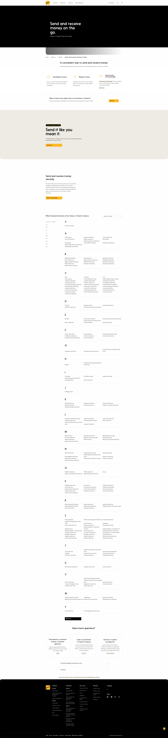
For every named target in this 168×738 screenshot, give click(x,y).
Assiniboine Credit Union (108, 242)
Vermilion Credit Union (70, 585)
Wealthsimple (87, 597)
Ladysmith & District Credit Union (72, 418)
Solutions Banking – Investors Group (73, 530)
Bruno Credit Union (69, 263)
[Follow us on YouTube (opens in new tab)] (113, 697)
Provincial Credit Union (108, 490)
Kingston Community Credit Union (111, 405)
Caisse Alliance (68, 279)
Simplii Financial (69, 528)
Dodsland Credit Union (108, 305)
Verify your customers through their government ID (70, 720)
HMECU (67, 364)
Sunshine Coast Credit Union (109, 536)
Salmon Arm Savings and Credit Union (93, 519)
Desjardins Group (88, 305)
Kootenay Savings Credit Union (72, 407)
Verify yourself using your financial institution (70, 698)
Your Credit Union (69, 611)
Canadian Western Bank (89, 280)
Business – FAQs (96, 691)
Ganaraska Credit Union (70, 351)
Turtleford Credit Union (108, 555)
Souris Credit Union (88, 530)
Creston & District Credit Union (91, 291)
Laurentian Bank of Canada (90, 420)
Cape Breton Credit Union (109, 280)
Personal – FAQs (96, 688)
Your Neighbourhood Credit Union (92, 611)
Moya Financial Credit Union (71, 441)
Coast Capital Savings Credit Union (73, 284)
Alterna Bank (106, 239)
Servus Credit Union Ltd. (70, 525)
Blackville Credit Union (89, 261)
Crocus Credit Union (107, 291)
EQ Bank (67, 318)
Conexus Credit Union (108, 288)
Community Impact (83, 701)
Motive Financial (87, 439)
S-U (47, 241)
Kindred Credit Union (89, 405)
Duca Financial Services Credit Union (92, 307)
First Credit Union (88, 334)
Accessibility (55, 735)
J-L (46, 233)
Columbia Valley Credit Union (72, 286)
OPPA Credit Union (88, 471)
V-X (47, 244)
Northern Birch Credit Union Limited (92, 458)
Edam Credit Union (69, 322)
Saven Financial (87, 523)
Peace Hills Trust (69, 487)
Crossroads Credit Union (70, 293)
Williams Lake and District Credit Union (74, 599)
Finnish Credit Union (69, 334)
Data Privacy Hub (96, 697)
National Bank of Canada (90, 452)
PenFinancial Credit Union (90, 487)
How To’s (112, 100)
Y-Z (46, 246)
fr (117, 2)
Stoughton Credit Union (89, 534)
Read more (101, 87)
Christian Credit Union (89, 282)
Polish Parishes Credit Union (71, 489)
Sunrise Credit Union (89, 536)
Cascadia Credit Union (70, 282)
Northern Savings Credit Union (72, 460)
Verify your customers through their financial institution (70, 715)
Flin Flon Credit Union (89, 336)
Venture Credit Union (107, 584)
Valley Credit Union (69, 582)
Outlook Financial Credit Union (91, 473)
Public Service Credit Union (71, 492)
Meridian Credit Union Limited (91, 437)
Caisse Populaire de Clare (90, 279)
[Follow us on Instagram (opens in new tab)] (120, 697)
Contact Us (95, 699)
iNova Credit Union (88, 380)
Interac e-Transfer (56, 705)
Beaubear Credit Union (108, 258)
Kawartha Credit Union (89, 403)
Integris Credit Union (107, 376)
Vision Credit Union (88, 585)
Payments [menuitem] (55, 2)
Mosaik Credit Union (69, 439)
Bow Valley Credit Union (108, 261)
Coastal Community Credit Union (91, 284)
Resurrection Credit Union (90, 506)
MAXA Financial (68, 435)
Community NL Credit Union (90, 286)
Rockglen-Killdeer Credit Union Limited (112, 506)
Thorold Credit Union (89, 555)
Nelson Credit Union (107, 452)
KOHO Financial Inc (69, 403)
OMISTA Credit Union (70, 471)
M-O (47, 235)
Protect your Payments (57, 710)
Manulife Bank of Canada (109, 435)
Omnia (104, 471)
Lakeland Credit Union (70, 420)
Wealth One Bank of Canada (71, 597)
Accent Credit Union (107, 237)
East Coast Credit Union (89, 318)
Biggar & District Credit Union (72, 261)
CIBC (66, 277)
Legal (47, 735)
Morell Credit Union (107, 437)
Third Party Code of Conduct (84, 709)
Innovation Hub (68, 735)
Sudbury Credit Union (70, 536)
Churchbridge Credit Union (109, 282)
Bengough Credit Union (108, 260)
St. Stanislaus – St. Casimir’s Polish (111, 532)
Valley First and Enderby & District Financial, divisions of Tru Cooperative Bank (93, 580)
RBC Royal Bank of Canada (71, 504)
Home (47, 57)
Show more (68, 618)
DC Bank (67, 305)
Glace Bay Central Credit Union (91, 351)
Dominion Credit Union (70, 307)
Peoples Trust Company (108, 487)
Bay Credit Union (88, 258)
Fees (53, 712)
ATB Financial (68, 237)
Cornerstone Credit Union (109, 290)
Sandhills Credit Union (108, 519)
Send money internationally (105, 81)
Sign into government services (70, 694)
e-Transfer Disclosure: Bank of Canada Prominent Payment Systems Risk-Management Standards (81, 677)
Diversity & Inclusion (84, 704)
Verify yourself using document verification (70, 703)
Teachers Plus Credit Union (90, 553)
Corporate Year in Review (83, 698)
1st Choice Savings (69, 225)
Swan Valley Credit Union (71, 538)
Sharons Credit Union (89, 525)
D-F (46, 227)
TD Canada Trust (69, 551)
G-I (46, 230)
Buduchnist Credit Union (108, 263)
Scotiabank (105, 523)
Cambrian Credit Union (70, 280)
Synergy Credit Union (108, 538)
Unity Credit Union (107, 566)
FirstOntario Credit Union (70, 336)
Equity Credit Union (107, 322)
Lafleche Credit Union (89, 418)
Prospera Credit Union (70, 490)
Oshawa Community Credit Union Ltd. (73, 473)
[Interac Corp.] (48, 3)
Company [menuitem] (70, 2)
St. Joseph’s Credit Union (90, 532)
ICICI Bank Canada (88, 376)
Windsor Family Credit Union (90, 599)
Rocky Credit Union (69, 508)
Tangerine (67, 553)
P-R (46, 238)
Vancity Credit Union (107, 582)
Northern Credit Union (108, 458)
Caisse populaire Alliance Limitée (110, 279)
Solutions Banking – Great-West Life (111, 528)
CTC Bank (86, 277)
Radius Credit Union (88, 504)
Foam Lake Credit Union (108, 336)
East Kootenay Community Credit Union (112, 318)
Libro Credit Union (107, 420)
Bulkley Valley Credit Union (71, 265)
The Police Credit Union (70, 555)
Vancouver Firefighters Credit (71, 584)
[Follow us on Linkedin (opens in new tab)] (116, 697)
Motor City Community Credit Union (111, 439)
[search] (121, 2)
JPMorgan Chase (69, 391)
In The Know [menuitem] (111, 2)
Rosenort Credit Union (89, 508)
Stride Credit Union (107, 534)
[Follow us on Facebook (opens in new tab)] (109, 697)
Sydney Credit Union (89, 538)
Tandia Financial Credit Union (110, 551)
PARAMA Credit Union (70, 485)
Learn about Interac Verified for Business (70, 724)
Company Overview (84, 688)
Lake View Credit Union (108, 418)
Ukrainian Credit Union (89, 566)
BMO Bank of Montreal (70, 258)
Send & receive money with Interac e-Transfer (57, 695)
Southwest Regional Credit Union (110, 530)
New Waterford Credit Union (71, 456)
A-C (47, 225)
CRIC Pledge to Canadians (77, 735)
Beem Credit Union (69, 260)
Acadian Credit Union (89, 237)
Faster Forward (83, 690)
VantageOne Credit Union (90, 584)
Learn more (49, 145)
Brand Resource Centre (96, 694)
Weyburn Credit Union (108, 597)
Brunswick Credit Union (89, 263)
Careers (81, 706)
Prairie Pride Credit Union (90, 489)
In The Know (61, 735)
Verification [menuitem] (62, 2)
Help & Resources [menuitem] (79, 2)
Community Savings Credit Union (110, 286)
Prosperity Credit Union (89, 490)
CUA (104, 277)
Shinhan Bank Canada (108, 525)
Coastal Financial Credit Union (110, 284)
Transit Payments (55, 707)
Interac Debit (55, 690)
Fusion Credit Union (88, 337)
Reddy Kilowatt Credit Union (71, 506)
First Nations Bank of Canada (110, 334)
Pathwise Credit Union (108, 485)
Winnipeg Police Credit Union (110, 599)
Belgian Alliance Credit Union (91, 260)
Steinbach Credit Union (70, 534)
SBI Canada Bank (69, 519)
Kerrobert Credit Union (108, 403)
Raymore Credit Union (108, 504)
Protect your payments (57, 698)
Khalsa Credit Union (69, 405)
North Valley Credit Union (71, 458)
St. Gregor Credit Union (70, 532)
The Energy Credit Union (108, 553)
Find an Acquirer (55, 715)
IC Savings (67, 376)
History (81, 693)
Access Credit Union (69, 239)
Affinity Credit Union (88, 239)
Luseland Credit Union (89, 424)
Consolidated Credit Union (90, 290)
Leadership (82, 695)
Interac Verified (69, 690)
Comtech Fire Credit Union (90, 288)
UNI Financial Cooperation (71, 566)
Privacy (50, 735)
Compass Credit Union (70, 288)
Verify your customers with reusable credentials (70, 710)
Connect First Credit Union (71, 290)
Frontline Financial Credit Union (72, 337)
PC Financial (87, 485)
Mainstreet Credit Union (89, 435)
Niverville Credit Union (108, 456)
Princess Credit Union (108, 489)
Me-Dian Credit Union (70, 437)
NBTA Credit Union (69, 452)
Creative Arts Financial (70, 291)
